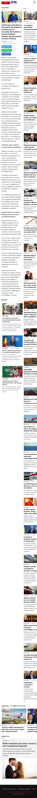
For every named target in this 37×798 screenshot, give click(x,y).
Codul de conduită (24, 789)
